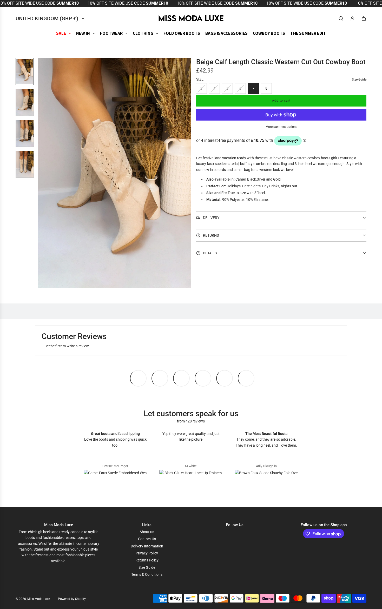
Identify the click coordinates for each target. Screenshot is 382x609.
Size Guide (359, 79)
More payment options (281, 127)
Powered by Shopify (72, 599)
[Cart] (364, 18)
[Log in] (352, 18)
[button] (42, 173)
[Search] (341, 18)
